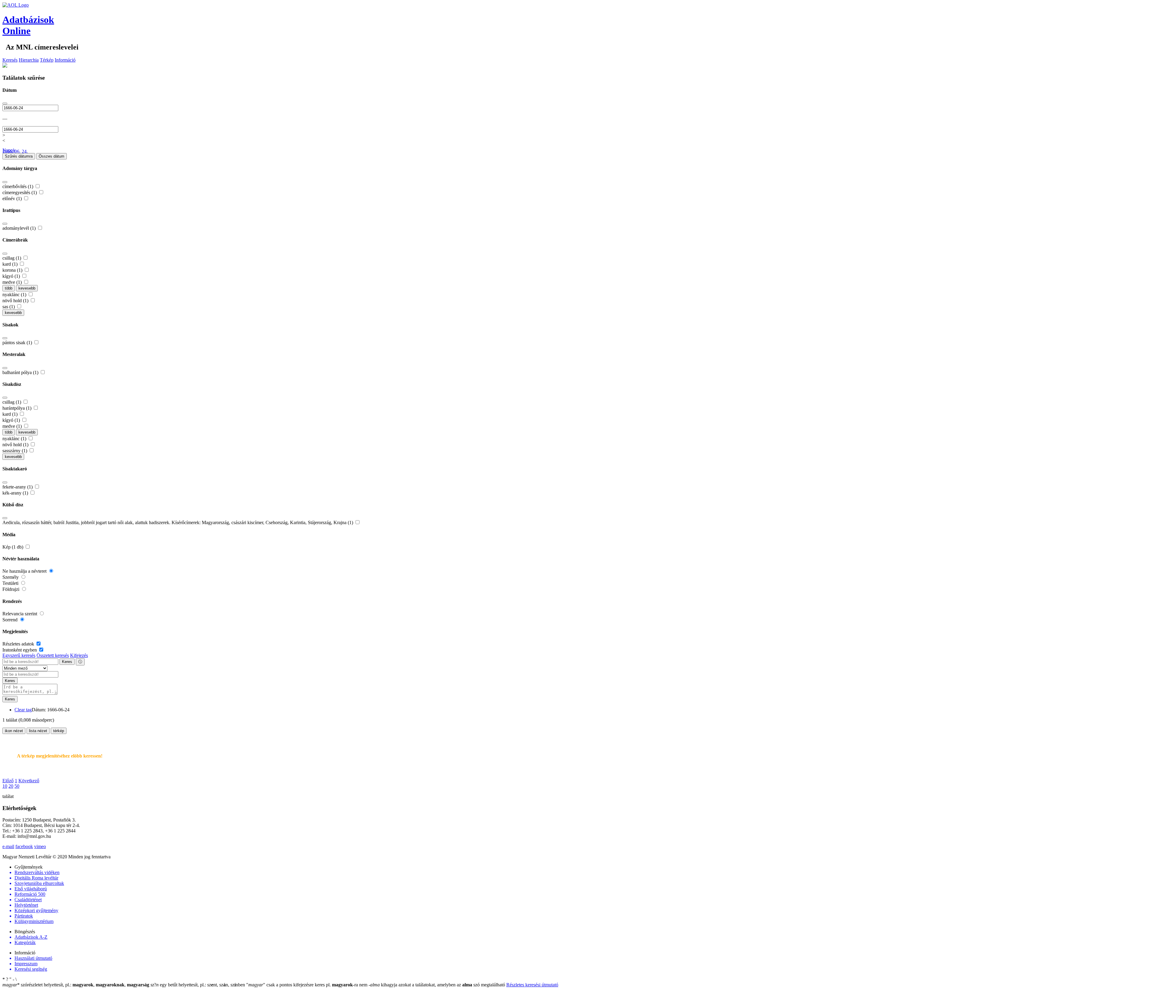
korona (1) (13, 270)
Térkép (46, 59)
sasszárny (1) (15, 450)
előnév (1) (12, 198)
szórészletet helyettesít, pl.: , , (75, 984)
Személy (11, 577)
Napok (8, 150)
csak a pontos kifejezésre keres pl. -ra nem (307, 984)
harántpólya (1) (17, 408)
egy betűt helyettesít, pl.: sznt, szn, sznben (198, 984)
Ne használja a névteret (25, 571)
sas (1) (9, 306)
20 (10, 786)
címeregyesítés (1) (20, 192)
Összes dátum (51, 156)
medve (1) (12, 282)
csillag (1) (12, 258)
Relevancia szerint (20, 613)
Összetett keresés (53, 655)
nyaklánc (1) (14, 294)
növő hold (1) (16, 300)
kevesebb (26, 288)
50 (16, 786)
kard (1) (10, 264)
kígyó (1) (11, 276)
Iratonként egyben (20, 649)
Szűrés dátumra (19, 156)
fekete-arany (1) (18, 486)
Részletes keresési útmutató (532, 984)
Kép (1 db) (13, 546)
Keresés (10, 59)
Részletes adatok (18, 643)
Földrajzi (11, 589)
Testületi (11, 583)
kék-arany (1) (15, 492)
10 (4, 786)
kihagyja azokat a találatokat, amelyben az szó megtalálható (437, 984)
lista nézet (38, 731)
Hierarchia (29, 59)
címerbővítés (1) (18, 186)
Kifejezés (79, 655)
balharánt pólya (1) (21, 372)
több (8, 288)
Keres (67, 661)
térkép (58, 731)
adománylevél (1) (19, 228)
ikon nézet (14, 731)
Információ (65, 59)
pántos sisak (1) (17, 342)
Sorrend (10, 619)
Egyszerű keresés (18, 655)
